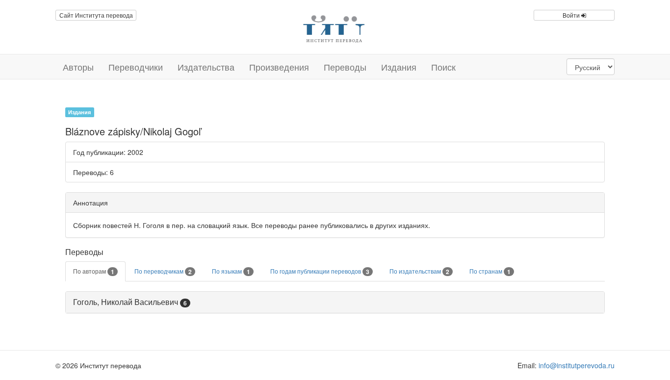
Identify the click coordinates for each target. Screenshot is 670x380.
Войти (572, 15)
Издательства (206, 66)
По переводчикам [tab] (163, 272)
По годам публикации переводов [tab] (319, 272)
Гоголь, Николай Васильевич (125, 301)
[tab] (335, 302)
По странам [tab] (490, 272)
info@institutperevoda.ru (577, 365)
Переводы (345, 66)
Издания (398, 66)
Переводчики (135, 66)
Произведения (279, 66)
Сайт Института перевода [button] (96, 15)
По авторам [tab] (93, 272)
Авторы (78, 66)
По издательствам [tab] (419, 272)
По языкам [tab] (231, 272)
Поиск (443, 66)
